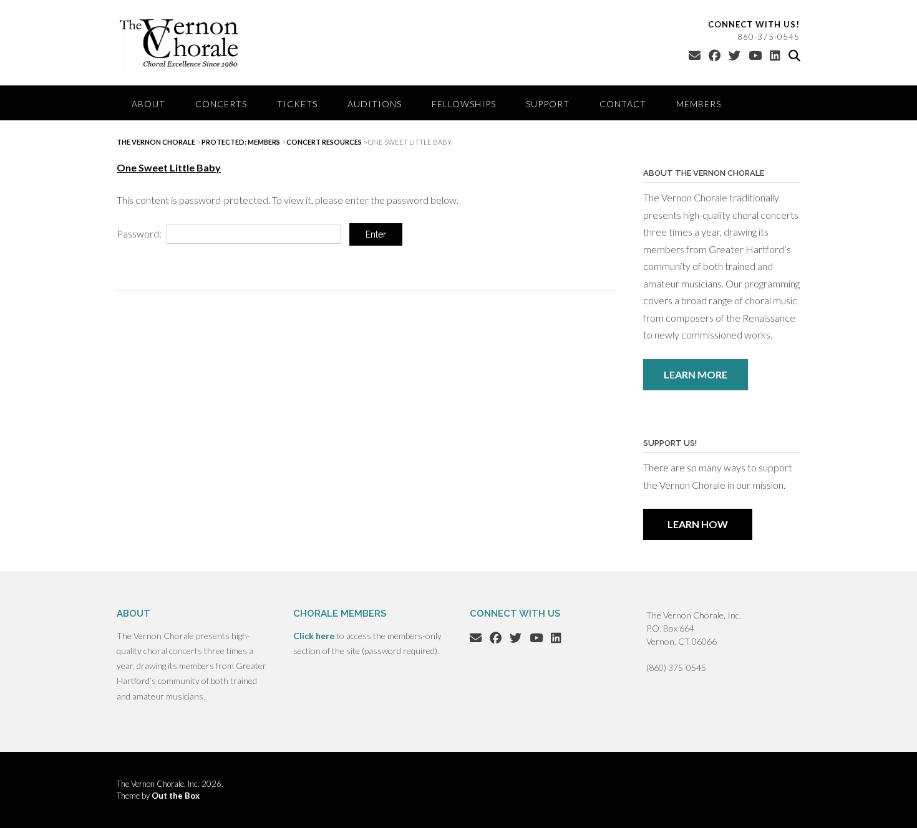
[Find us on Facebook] (714, 55)
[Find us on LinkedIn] (775, 55)
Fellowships (464, 104)
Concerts (221, 104)
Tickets (297, 104)
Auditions (374, 104)
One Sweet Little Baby (169, 167)
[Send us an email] (695, 55)
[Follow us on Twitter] (734, 55)
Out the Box (176, 796)
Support (548, 104)
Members (698, 104)
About (148, 104)
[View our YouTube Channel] (755, 55)
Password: (140, 233)
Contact (622, 104)
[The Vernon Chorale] (179, 43)
